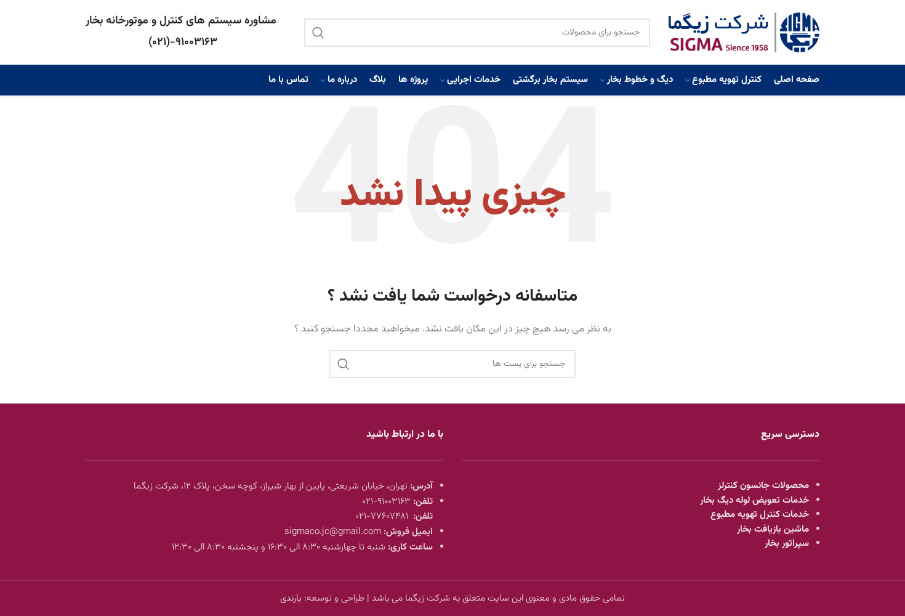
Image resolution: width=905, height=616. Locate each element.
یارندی (291, 598)
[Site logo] (744, 32)
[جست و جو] (318, 32)
